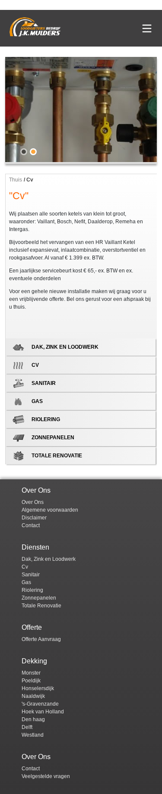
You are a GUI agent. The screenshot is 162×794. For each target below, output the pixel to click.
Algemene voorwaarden (50, 510)
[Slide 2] (33, 151)
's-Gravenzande (40, 704)
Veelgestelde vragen (46, 776)
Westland (33, 735)
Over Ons (33, 502)
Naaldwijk (33, 696)
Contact (31, 525)
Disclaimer (34, 518)
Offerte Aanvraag (41, 639)
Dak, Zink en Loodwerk (49, 559)
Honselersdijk (38, 688)
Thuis (15, 180)
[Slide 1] (23, 151)
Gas (26, 582)
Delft (27, 727)
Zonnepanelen (39, 598)
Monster (31, 673)
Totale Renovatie (41, 606)
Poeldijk (31, 681)
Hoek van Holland (43, 712)
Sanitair (31, 575)
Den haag (33, 719)
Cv (25, 567)
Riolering (32, 590)
